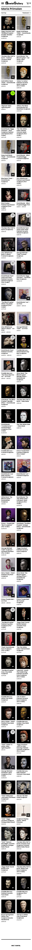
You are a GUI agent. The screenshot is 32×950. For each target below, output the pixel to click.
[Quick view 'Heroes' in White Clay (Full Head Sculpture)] (28, 911)
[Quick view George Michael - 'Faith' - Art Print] (28, 323)
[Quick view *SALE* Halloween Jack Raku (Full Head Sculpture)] (13, 792)
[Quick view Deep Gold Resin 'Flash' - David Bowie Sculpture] (13, 151)
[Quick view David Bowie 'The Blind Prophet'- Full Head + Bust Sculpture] (28, 52)
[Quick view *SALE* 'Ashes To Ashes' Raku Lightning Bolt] (13, 741)
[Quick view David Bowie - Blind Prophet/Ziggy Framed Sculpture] (28, 151)
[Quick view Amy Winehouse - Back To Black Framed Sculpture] (13, 249)
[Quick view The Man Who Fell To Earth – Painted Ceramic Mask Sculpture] (13, 52)
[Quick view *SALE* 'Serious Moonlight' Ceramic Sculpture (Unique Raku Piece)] (13, 838)
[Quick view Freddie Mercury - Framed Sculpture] (13, 447)
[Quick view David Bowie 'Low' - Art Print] (28, 298)
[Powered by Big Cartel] (16, 945)
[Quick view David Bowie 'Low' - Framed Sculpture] (28, 470)
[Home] (14, 3)
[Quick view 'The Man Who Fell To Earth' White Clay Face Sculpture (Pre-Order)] (28, 863)
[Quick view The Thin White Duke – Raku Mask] (28, 420)
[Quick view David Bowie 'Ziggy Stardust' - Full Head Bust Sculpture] (28, 272)
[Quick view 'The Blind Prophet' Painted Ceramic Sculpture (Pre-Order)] (13, 618)
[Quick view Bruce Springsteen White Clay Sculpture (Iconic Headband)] (13, 911)
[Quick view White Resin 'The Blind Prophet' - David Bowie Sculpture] (13, 493)
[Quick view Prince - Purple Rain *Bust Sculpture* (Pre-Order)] (13, 519)
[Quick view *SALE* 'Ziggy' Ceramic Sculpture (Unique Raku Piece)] (13, 815)
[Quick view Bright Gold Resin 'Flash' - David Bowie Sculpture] (28, 27)
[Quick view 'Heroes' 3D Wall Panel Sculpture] (28, 792)
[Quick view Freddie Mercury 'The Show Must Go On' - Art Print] (13, 369)
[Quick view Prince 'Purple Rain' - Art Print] (13, 595)
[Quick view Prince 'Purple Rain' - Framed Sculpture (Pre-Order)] (28, 447)
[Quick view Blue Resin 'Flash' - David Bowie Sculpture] (13, 174)
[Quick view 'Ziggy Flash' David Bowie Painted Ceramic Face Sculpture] (28, 618)
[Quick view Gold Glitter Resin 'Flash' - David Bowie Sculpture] (13, 77)
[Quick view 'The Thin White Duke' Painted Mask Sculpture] (28, 643)
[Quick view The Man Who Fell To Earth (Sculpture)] (13, 224)
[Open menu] (2, 3)
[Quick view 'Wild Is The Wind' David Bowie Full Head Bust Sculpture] (28, 102)
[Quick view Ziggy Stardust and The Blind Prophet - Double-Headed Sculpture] (13, 27)
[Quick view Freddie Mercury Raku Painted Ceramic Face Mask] (28, 767)
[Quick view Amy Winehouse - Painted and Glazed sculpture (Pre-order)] (28, 174)
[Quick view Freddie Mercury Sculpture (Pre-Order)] (28, 888)
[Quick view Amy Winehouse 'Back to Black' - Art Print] (13, 323)
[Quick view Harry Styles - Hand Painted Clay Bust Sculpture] (13, 569)
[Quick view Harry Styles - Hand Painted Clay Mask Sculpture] (13, 717)
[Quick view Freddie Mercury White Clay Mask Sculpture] (13, 693)
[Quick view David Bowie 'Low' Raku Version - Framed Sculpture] (13, 470)
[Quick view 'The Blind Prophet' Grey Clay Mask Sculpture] (13, 666)
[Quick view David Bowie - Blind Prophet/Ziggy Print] (28, 199)
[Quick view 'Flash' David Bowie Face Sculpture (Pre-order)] (13, 643)
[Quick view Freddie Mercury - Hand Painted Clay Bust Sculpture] (28, 346)
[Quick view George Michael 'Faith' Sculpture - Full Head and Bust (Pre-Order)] (13, 544)
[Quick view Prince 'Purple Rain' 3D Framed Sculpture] (28, 595)
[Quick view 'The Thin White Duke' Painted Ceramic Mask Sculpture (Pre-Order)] (28, 125)
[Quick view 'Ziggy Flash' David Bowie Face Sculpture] (13, 863)
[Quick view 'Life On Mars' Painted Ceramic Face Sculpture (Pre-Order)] (28, 693)
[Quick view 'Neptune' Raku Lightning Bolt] (13, 102)
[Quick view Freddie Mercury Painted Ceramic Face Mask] (13, 888)
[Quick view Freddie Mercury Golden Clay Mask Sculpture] (28, 717)
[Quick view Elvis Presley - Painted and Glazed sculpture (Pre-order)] (13, 199)
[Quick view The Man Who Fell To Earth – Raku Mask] (28, 396)
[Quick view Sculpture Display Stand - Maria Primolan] (28, 815)
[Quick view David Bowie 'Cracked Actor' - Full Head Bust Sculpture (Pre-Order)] (13, 420)
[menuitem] (16, 13)
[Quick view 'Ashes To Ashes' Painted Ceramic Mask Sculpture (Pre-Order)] (28, 77)
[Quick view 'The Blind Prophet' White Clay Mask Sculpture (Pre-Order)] (13, 298)
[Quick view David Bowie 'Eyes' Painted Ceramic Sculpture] (13, 346)
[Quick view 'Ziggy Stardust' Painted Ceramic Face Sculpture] (28, 544)
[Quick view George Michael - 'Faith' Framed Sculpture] (28, 249)
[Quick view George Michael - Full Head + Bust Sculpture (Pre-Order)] (13, 767)
